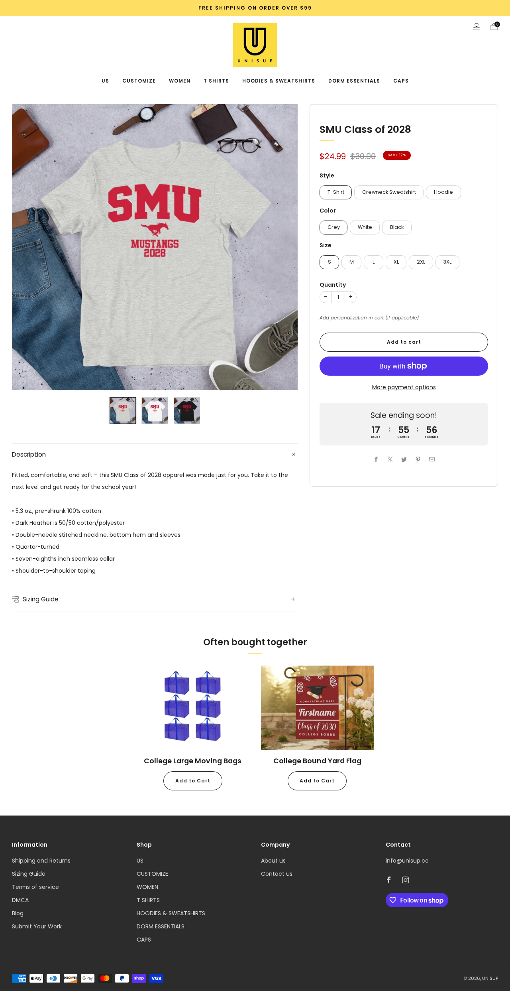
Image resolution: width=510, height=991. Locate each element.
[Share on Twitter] (404, 459)
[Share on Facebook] (376, 459)
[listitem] (255, 8)
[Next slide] (282, 247)
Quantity (333, 285)
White (365, 227)
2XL (421, 261)
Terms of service (35, 887)
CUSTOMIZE (139, 80)
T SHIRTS (216, 80)
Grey (334, 227)
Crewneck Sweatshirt (389, 192)
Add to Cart (192, 780)
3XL (447, 261)
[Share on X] (390, 459)
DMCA (20, 900)
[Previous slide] (27, 247)
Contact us (276, 874)
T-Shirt (336, 192)
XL (396, 261)
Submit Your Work (37, 926)
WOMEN (179, 80)
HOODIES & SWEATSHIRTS (278, 80)
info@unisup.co (407, 861)
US (105, 80)
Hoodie (443, 192)
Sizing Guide (28, 874)
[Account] (477, 27)
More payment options (404, 387)
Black (397, 227)
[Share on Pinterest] (418, 459)
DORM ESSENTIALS (354, 80)
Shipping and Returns (41, 861)
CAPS (401, 80)
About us (273, 861)
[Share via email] (432, 459)
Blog (18, 913)
